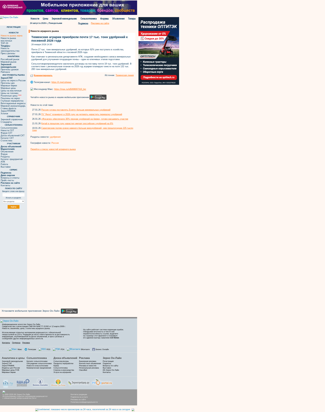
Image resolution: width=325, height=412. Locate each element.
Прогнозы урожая (9, 69)
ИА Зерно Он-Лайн (111, 370)
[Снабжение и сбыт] (8, 382)
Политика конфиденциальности (84, 402)
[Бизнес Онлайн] (40, 382)
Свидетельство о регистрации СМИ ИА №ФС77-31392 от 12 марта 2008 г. (34, 326)
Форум (4, 154)
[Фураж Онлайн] (58, 382)
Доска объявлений (65, 357)
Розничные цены (11, 95)
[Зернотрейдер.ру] (79, 382)
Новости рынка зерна (11, 35)
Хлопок (4, 113)
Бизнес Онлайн (102, 349)
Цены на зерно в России (13, 80)
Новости (35, 18)
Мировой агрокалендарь (13, 106)
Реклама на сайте (78, 399)
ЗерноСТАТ (7, 363)
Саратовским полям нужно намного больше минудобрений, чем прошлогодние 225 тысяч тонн (82, 129)
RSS (48, 349)
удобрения (55, 137)
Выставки (5, 167)
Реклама (26, 343)
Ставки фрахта (8, 108)
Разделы (5, 156)
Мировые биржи (9, 85)
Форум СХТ (6, 133)
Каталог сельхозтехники (37, 361)
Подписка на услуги (79, 397)
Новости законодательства (10, 49)
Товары (132, 18)
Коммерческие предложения (39, 368)
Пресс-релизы (8, 53)
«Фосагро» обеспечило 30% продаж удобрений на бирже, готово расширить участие (84, 119)
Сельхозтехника (89, 18)
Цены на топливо (9, 93)
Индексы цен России (11, 368)
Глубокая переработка (12, 101)
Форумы (104, 18)
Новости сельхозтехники (37, 366)
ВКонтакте (85, 349)
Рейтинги (5, 72)
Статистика (6, 140)
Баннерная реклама (87, 361)
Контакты (5, 185)
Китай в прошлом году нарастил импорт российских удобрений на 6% (77, 123)
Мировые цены (8, 88)
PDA (62, 349)
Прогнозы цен (8, 83)
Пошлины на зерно (10, 98)
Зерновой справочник (12, 119)
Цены (45, 18)
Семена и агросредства (63, 370)
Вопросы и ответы (10, 178)
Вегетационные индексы (13, 103)
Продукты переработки (63, 363)
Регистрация (108, 361)
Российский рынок (10, 59)
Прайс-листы (7, 180)
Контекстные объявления (90, 363)
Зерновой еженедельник (64, 18)
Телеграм (32, 349)
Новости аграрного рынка (44, 31)
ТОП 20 (4, 43)
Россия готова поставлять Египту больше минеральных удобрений (75, 110)
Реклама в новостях (87, 366)
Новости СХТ (7, 130)
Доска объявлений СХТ (13, 135)
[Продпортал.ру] (102, 382)
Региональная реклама (89, 368)
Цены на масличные (11, 90)
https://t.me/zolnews (61, 82)
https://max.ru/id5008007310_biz (70, 89)
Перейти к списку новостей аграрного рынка (53, 149)
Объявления (118, 18)
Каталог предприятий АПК (12, 160)
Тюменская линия (125, 75)
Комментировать (43, 75)
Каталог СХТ (7, 138)
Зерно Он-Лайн (112, 357)
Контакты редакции (79, 394)
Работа (4, 164)
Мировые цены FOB (10, 370)
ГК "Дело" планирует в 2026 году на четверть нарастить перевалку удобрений (81, 114)
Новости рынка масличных (8, 39)
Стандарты (6, 122)
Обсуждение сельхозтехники (39, 363)
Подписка (83, 23)
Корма (56, 366)
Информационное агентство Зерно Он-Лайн (21, 324)
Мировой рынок (8, 62)
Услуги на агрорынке (62, 372)
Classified (83, 370)
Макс (20, 349)
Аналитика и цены (13, 357)
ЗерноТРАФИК (8, 111)
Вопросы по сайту (110, 366)
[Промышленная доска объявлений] (23, 382)
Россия (55, 143)
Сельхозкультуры (61, 361)
